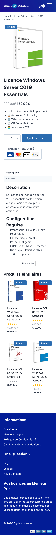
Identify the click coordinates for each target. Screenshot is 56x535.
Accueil (7, 16)
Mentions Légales (14, 434)
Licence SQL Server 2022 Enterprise (15, 373)
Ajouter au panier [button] (15, 336)
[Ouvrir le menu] (49, 5)
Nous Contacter (13, 473)
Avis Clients (10, 429)
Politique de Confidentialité (20, 439)
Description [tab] (12, 172)
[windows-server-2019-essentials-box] (28, 47)
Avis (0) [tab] (10, 178)
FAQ (6, 463)
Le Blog (8, 468)
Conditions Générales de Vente (22, 444)
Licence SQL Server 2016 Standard (40, 312)
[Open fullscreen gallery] (49, 69)
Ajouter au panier (37, 138)
